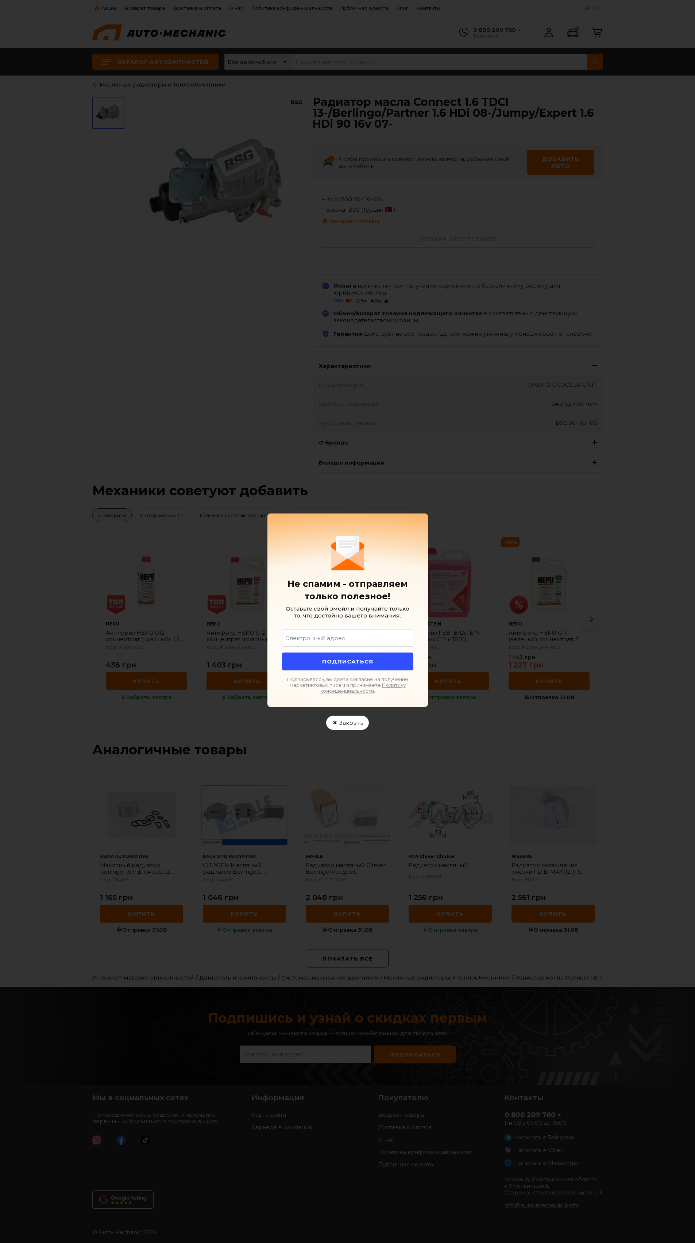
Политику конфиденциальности (363, 688)
